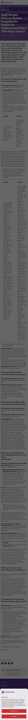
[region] (14, 704)
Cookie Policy (11, 706)
